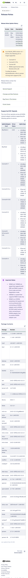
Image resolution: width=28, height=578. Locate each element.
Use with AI (6, 10)
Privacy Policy (4, 564)
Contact (3, 575)
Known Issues (6, 104)
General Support (7, 89)
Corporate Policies (5, 572)
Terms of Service (5, 568)
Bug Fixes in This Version (9, 99)
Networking (13, 2)
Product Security (5, 573)
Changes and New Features (10, 94)
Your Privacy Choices (6, 566)
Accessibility (4, 570)
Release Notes (14, 7)
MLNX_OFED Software (16, 2)
